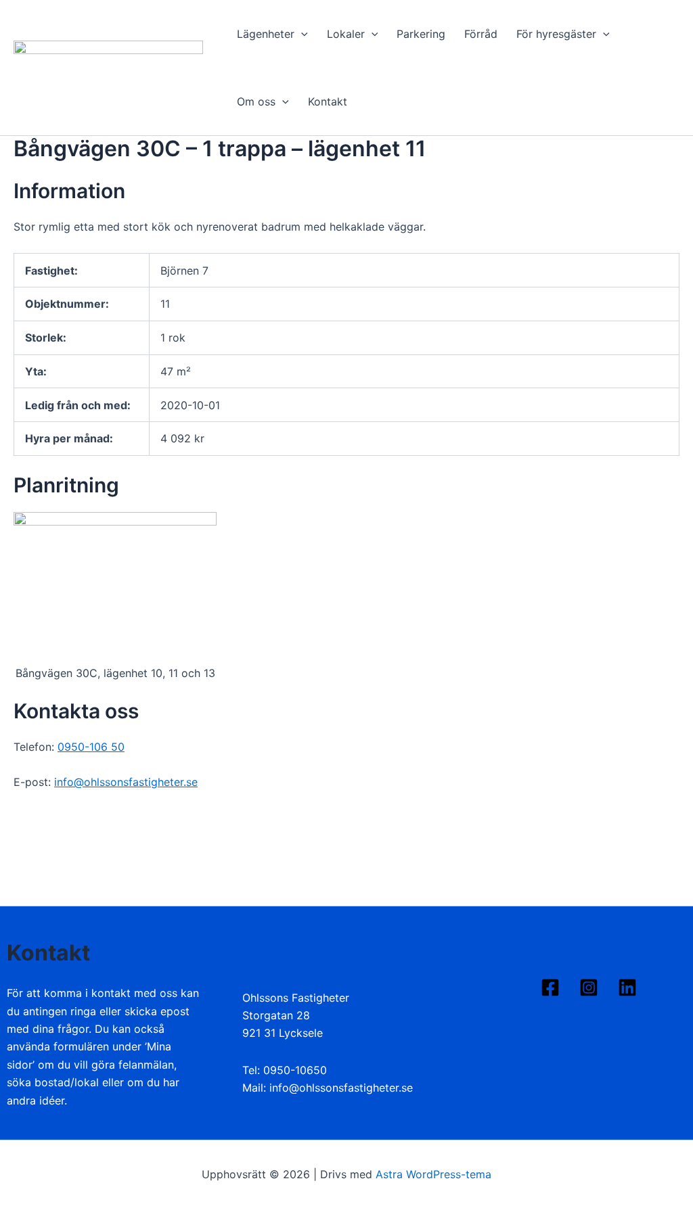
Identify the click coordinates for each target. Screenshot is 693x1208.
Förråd (480, 34)
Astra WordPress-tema (433, 1174)
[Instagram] (588, 987)
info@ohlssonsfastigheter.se (126, 782)
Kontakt (327, 101)
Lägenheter (265, 34)
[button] (301, 34)
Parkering (421, 34)
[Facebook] (550, 987)
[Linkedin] (627, 987)
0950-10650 (295, 1070)
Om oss (256, 101)
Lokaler (346, 34)
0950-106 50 (91, 746)
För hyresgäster (556, 34)
